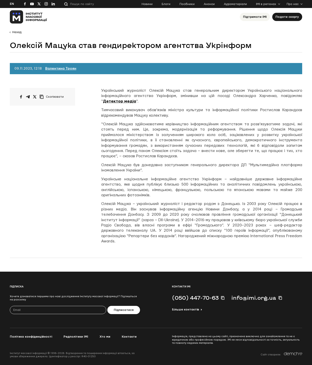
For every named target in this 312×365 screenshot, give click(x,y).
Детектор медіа (119, 101)
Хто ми (105, 336)
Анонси (209, 4)
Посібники (187, 4)
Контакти (129, 336)
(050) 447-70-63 (195, 297)
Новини (147, 4)
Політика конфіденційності (31, 336)
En (12, 3)
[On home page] (28, 17)
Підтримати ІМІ (255, 16)
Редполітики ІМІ (75, 336)
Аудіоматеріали (235, 4)
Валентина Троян (60, 68)
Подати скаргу (287, 16)
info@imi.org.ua (253, 297)
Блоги (166, 4)
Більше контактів (185, 309)
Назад (16, 32)
